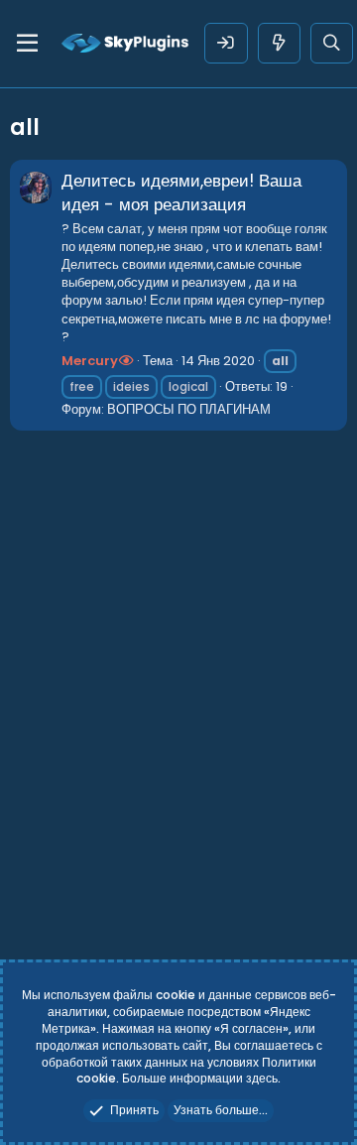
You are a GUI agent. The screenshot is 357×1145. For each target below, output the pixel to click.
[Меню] (27, 43)
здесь (262, 1078)
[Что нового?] (279, 43)
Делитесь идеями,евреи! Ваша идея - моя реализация (181, 192)
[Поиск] (331, 43)
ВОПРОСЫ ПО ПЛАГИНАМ (189, 409)
